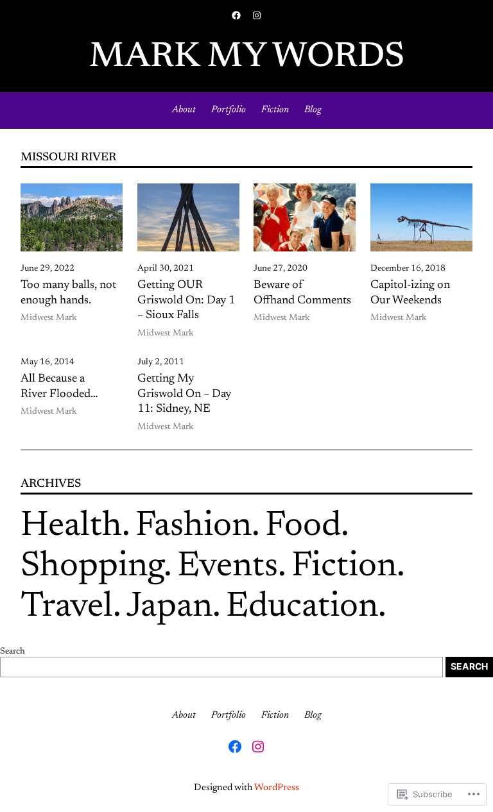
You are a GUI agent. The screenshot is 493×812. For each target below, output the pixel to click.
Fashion (193, 527)
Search (12, 651)
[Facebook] (236, 15)
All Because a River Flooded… (59, 386)
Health (71, 527)
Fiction (344, 567)
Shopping (92, 567)
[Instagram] (257, 15)
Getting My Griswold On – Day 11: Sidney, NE (184, 394)
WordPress (276, 788)
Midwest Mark (49, 318)
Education (302, 607)
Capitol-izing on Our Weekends (410, 293)
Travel (67, 607)
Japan (169, 607)
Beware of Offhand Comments (302, 293)
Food (303, 527)
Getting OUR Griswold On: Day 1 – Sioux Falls (186, 300)
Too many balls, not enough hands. (68, 293)
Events (227, 567)
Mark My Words (246, 58)
